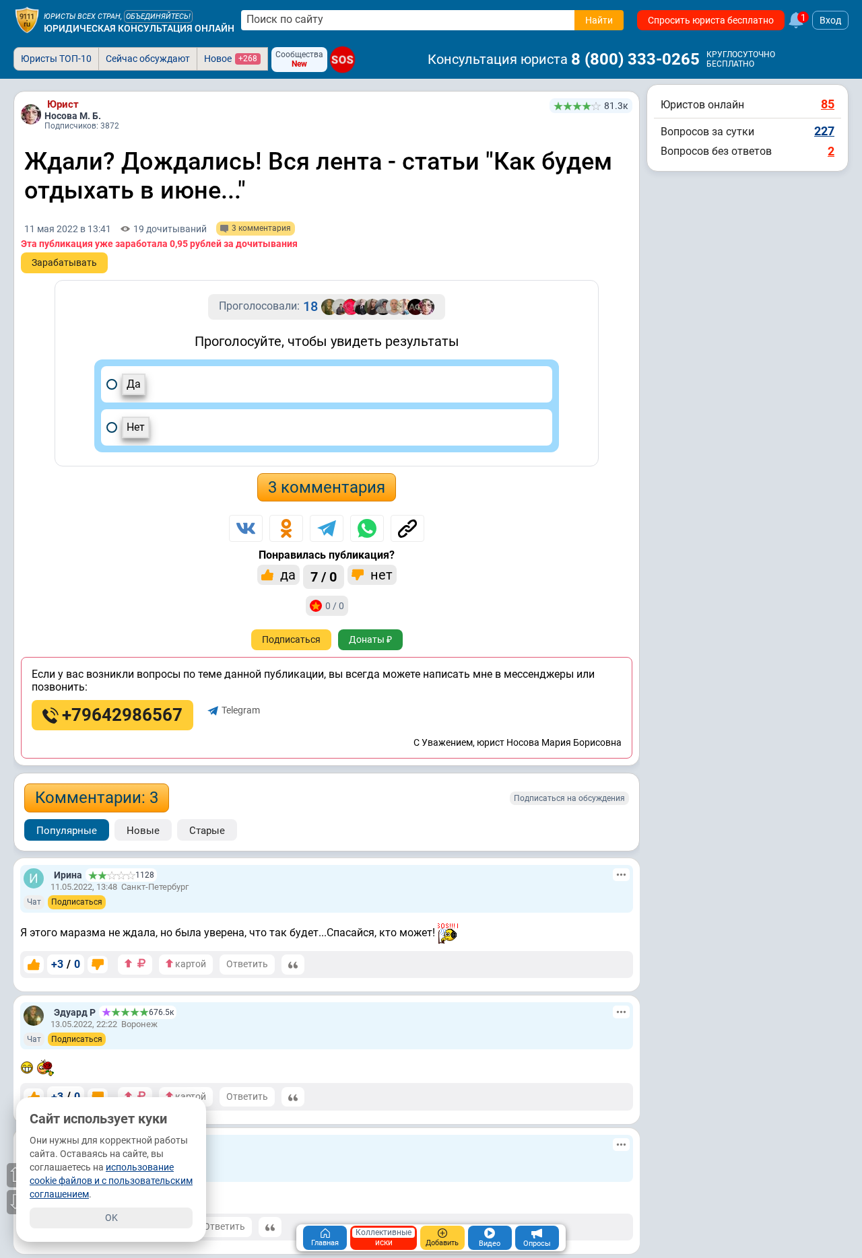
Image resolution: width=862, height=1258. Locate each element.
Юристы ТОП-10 (56, 58)
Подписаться (291, 639)
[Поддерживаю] (34, 964)
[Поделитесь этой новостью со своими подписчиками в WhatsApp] (367, 528)
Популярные (66, 831)
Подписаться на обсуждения (569, 798)
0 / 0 (334, 605)
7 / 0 (323, 577)
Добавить (442, 1242)
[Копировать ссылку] (407, 528)
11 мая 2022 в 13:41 (67, 228)
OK (111, 1217)
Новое (230, 58)
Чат (34, 902)
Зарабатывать (64, 262)
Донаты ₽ (370, 639)
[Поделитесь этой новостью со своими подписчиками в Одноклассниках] (286, 528)
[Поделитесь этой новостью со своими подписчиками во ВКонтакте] (246, 528)
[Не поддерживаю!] (98, 964)
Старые (207, 831)
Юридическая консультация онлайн (139, 28)
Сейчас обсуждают (148, 58)
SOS (342, 59)
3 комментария (326, 487)
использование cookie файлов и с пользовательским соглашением (111, 1180)
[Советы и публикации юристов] (26, 20)
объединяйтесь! (158, 16)
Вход (830, 20)
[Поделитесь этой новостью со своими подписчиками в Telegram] (326, 528)
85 (827, 104)
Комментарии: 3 (96, 797)
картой (189, 963)
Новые (143, 831)
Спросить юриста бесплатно (711, 20)
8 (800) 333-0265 (635, 59)
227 (824, 131)
